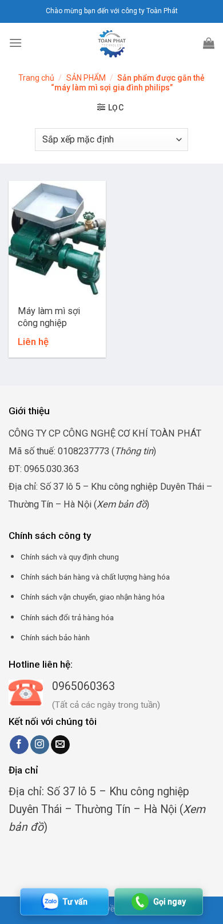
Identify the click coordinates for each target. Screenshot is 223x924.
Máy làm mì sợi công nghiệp (49, 317)
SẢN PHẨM (86, 77)
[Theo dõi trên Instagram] (39, 745)
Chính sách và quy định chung (70, 556)
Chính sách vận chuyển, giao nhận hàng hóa (93, 596)
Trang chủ (36, 77)
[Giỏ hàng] (208, 42)
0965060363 (83, 686)
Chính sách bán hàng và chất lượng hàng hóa (95, 576)
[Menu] (15, 43)
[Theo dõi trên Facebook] (19, 745)
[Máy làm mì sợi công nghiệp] (57, 239)
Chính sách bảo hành (55, 637)
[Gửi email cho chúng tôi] (60, 745)
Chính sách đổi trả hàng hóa (67, 617)
